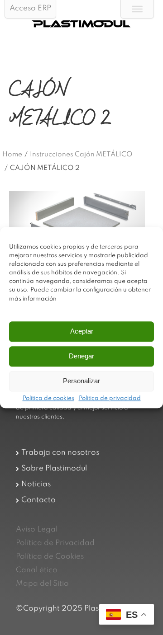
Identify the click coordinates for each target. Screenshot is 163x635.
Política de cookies (48, 398)
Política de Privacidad (55, 543)
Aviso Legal (37, 529)
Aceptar (81, 331)
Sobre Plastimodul (54, 468)
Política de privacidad (110, 398)
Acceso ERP (30, 8)
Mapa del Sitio (42, 584)
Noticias (36, 484)
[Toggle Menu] (137, 9)
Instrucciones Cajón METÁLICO (81, 154)
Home (12, 154)
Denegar (81, 356)
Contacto (38, 500)
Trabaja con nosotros (60, 452)
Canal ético (37, 570)
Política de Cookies (50, 556)
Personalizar (81, 381)
